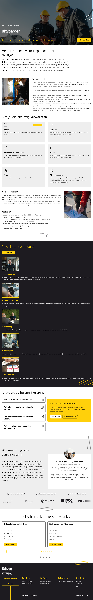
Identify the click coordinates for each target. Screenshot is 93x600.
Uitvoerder (17, 25)
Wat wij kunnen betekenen (65, 581)
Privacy (89, 595)
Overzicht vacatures (45, 581)
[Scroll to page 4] (47, 551)
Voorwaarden (80, 595)
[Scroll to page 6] (51, 551)
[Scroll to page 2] (44, 551)
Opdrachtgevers (33, 3)
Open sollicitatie (72, 3)
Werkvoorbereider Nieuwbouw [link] (61, 524)
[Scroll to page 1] (42, 551)
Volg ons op (25, 595)
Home (3, 25)
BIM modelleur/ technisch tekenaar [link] (18, 524)
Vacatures (19, 3)
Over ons (78, 581)
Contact (63, 3)
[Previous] (3, 551)
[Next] (8, 551)
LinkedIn (34, 595)
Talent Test (79, 584)
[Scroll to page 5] (49, 551)
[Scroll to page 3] (45, 551)
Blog (77, 586)
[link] (10, 544)
